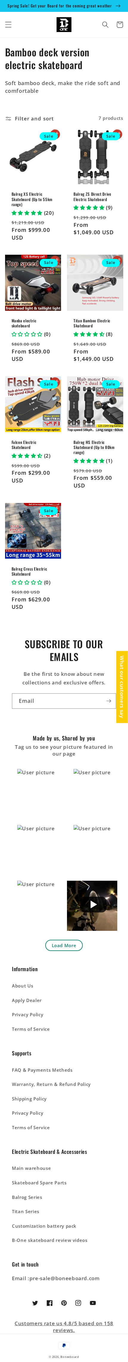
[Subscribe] (109, 701)
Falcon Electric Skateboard (24, 445)
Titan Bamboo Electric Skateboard (92, 323)
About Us (22, 986)
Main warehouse (31, 1168)
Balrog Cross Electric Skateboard (29, 571)
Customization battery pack (44, 1226)
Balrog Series (27, 1197)
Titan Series (25, 1211)
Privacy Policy (27, 1014)
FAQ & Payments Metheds (42, 1070)
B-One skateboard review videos (50, 1240)
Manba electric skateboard (24, 323)
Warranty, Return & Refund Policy (51, 1084)
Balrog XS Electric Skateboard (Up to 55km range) (32, 199)
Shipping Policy (29, 1099)
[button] (8, 24)
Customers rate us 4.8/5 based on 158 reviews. (64, 1327)
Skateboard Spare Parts (39, 1183)
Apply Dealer (27, 1000)
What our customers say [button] (122, 687)
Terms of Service (31, 1029)
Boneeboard (69, 1357)
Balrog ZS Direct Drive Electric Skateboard (92, 197)
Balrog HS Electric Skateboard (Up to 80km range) (94, 447)
